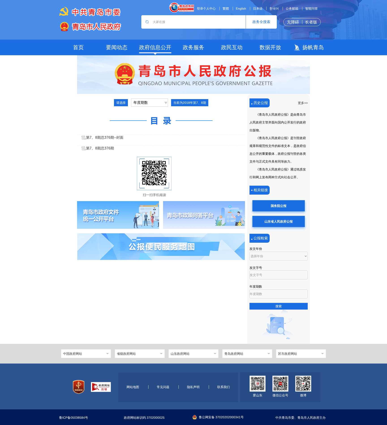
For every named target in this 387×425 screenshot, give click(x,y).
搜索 (278, 306)
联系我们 (223, 387)
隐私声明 (193, 387)
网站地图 (133, 387)
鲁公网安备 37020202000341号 (221, 417)
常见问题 (163, 387)
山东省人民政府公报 (278, 221)
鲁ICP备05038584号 (73, 417)
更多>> (303, 103)
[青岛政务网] (181, 7)
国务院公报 (278, 206)
